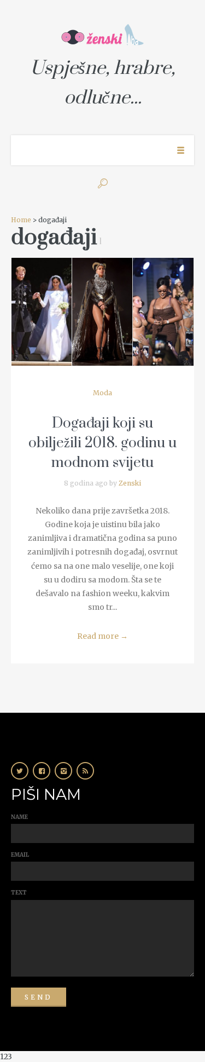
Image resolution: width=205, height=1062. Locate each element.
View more (102, 311)
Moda (102, 393)
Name (19, 817)
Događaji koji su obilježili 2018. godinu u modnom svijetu (102, 443)
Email (20, 854)
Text (19, 892)
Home (21, 220)
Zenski (130, 483)
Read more (102, 636)
